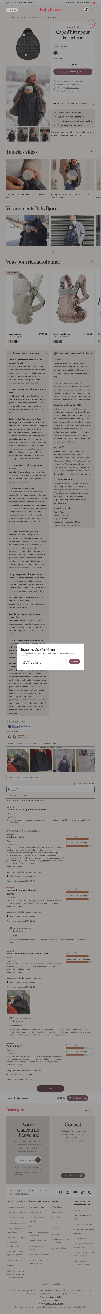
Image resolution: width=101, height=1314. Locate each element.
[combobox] (44, 662)
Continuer (74, 661)
